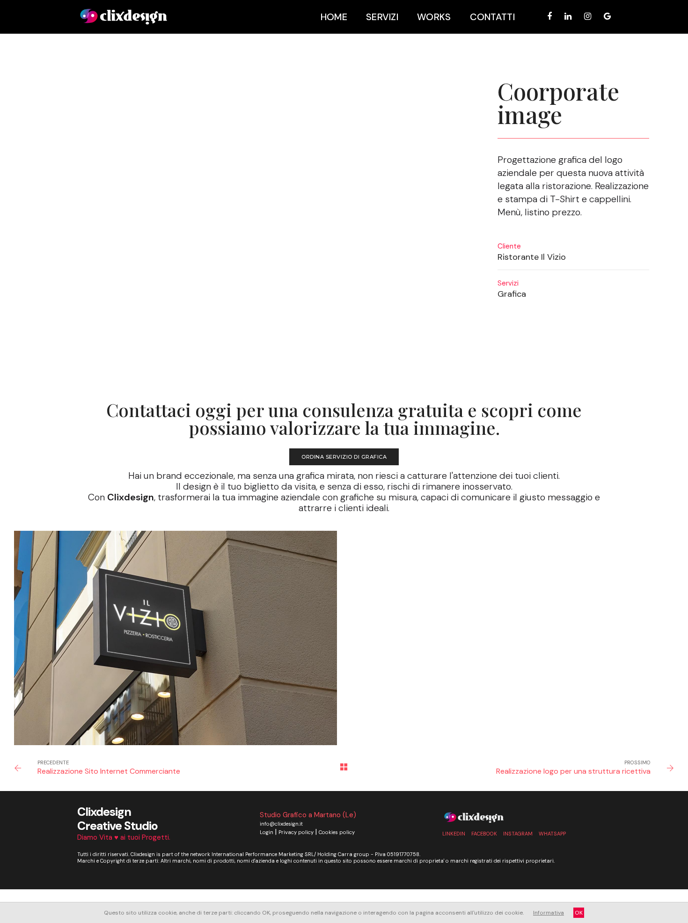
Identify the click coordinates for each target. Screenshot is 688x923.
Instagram (518, 833)
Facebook (484, 833)
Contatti (492, 17)
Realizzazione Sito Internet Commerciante (108, 771)
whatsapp (552, 833)
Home (334, 17)
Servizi (382, 17)
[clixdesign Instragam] (587, 16)
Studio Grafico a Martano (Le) (308, 815)
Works (434, 17)
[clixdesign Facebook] (549, 16)
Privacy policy (296, 832)
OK (579, 912)
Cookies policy (337, 832)
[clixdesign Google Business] (605, 16)
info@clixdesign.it (281, 823)
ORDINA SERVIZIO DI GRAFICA (344, 457)
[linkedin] (568, 16)
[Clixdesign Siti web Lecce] (123, 17)
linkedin (453, 833)
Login (266, 832)
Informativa (548, 912)
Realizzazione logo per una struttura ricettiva (573, 771)
